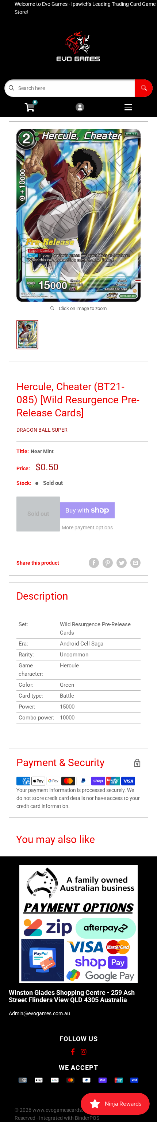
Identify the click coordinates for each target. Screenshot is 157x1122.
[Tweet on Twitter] (121, 563)
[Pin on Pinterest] (108, 563)
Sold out (38, 513)
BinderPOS (87, 1118)
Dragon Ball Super (42, 430)
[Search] (144, 88)
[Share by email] (135, 563)
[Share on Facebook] (94, 563)
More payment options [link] (87, 527)
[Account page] (80, 108)
